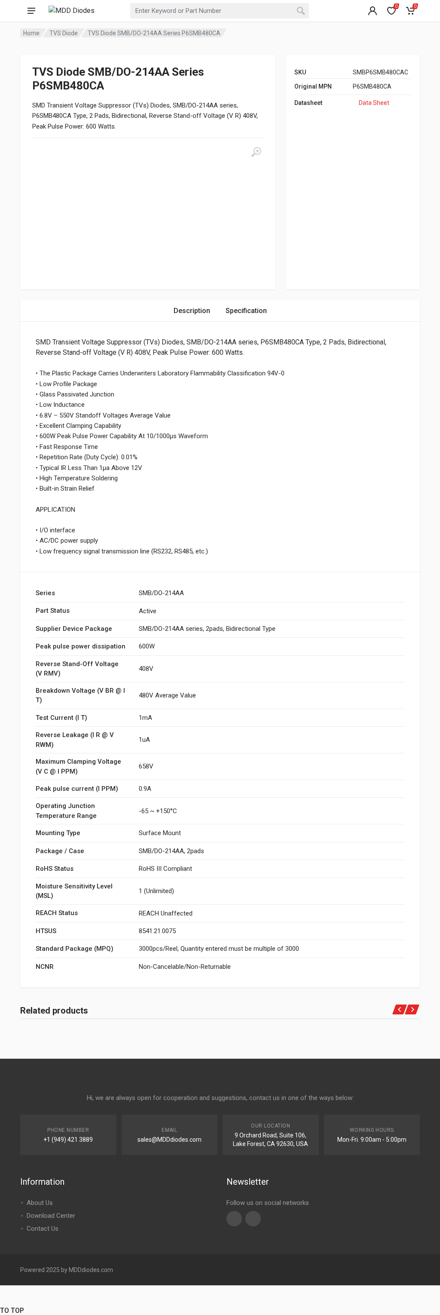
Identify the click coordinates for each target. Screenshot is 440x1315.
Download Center (51, 1216)
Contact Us (42, 1228)
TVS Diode (63, 33)
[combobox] (219, 10)
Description (192, 311)
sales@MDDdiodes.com (170, 1139)
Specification (246, 311)
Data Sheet (374, 102)
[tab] (192, 311)
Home (31, 33)
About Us (40, 1203)
